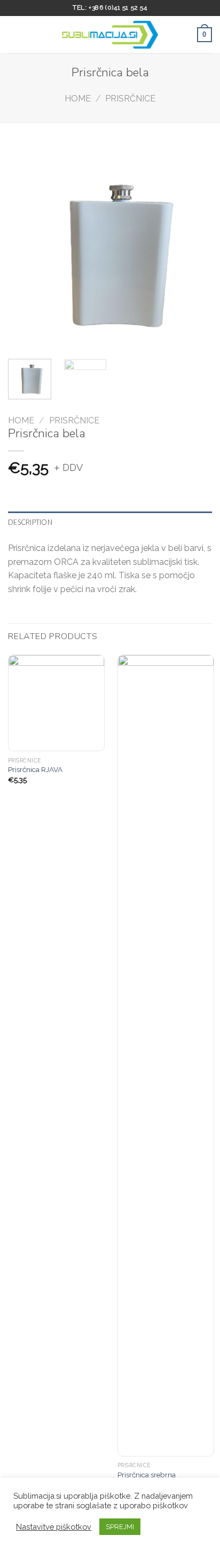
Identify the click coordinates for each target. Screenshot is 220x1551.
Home (78, 98)
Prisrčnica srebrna (146, 1474)
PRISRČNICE (130, 98)
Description (30, 522)
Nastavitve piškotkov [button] (53, 1526)
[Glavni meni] (14, 34)
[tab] (110, 522)
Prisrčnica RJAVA (35, 769)
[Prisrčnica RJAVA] (56, 703)
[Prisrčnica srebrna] (165, 1055)
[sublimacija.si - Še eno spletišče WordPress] (110, 34)
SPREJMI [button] (120, 1527)
